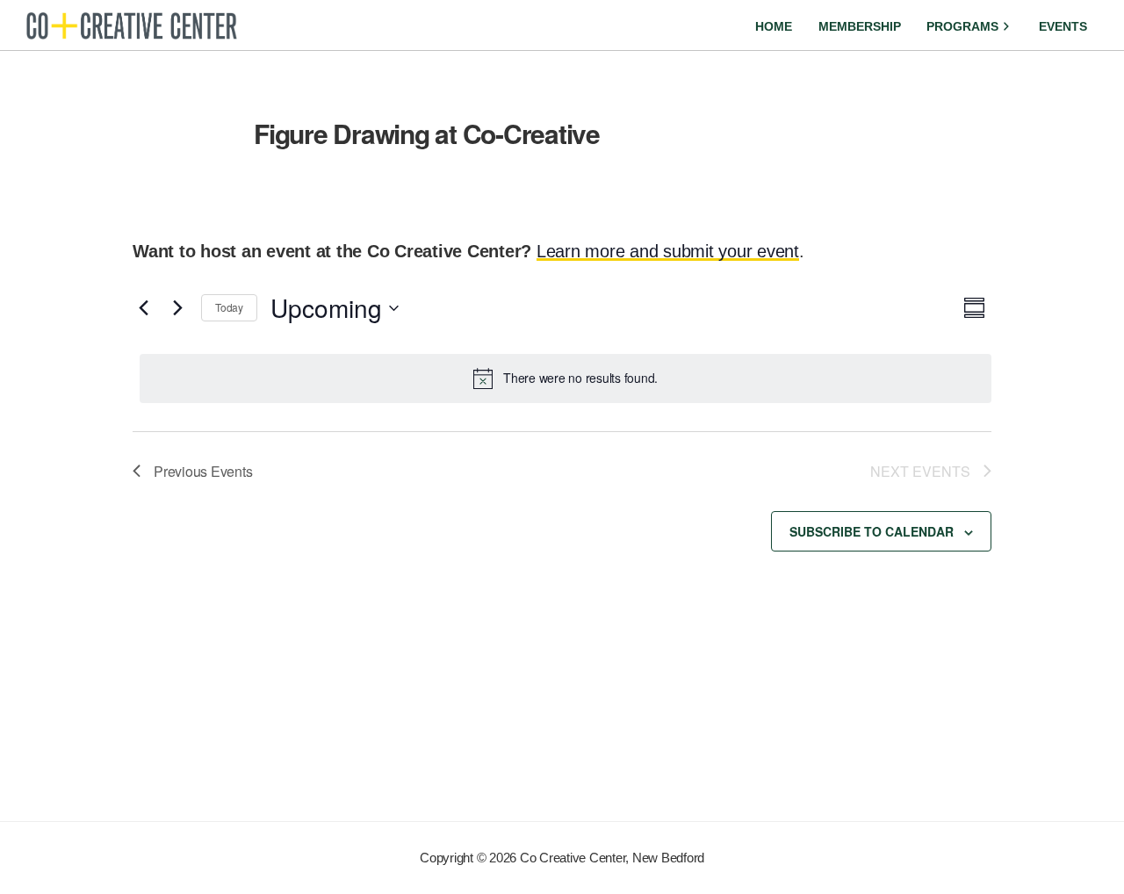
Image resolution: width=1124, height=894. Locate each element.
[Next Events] (177, 308)
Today (229, 306)
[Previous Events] (143, 308)
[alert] (565, 378)
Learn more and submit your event (668, 251)
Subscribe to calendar (871, 531)
